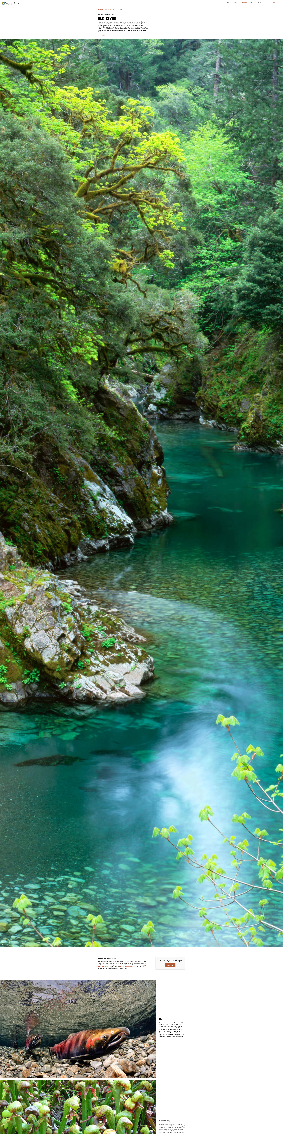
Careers (258, 2)
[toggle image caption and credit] (2, 944)
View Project (102, 35)
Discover (244, 2)
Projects (235, 2)
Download (170, 965)
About (227, 2)
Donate (275, 2)
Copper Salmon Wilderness (127, 966)
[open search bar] (266, 2)
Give (251, 2)
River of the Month (110, 9)
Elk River (119, 9)
